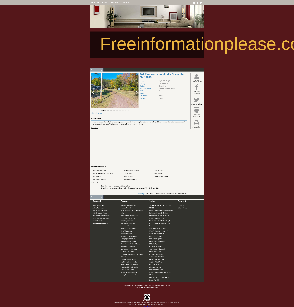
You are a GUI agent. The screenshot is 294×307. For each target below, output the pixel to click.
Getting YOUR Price (155, 262)
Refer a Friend (182, 208)
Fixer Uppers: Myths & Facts (130, 244)
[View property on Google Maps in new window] (138, 147)
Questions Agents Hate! (100, 218)
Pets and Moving (155, 264)
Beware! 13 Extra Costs (128, 228)
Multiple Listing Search (128, 275)
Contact (125, 2)
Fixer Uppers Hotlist (127, 270)
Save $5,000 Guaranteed (129, 272)
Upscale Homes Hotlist (128, 259)
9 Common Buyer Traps (129, 236)
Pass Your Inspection (156, 239)
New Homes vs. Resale (128, 241)
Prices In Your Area (155, 236)
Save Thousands (126, 231)
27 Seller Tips (153, 244)
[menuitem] (95, 2)
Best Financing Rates (128, 246)
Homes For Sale (126, 208)
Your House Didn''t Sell (157, 249)
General (96, 201)
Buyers (105, 2)
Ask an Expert (97, 221)
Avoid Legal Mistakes (156, 257)
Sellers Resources (98, 208)
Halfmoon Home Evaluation (158, 213)
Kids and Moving (155, 267)
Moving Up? (125, 226)
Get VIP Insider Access (99, 213)
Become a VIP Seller (156, 270)
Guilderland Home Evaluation (159, 216)
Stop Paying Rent (127, 221)
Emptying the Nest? (156, 254)
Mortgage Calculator (128, 239)
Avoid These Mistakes (156, 233)
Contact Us (181, 205)
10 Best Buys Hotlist (127, 252)
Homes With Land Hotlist (129, 264)
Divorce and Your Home (157, 241)
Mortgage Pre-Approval (129, 249)
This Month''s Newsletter (100, 216)
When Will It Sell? (155, 252)
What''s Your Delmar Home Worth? (161, 210)
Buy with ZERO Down (128, 223)
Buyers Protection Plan (128, 205)
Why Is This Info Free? (99, 210)
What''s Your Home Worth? (130, 216)
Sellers (114, 2)
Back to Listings (97, 70)
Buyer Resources (98, 205)
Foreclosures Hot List (128, 218)
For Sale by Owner (155, 246)
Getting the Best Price (156, 259)
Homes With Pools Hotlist (129, 267)
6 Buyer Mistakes (126, 233)
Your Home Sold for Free (157, 228)
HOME (96, 2)
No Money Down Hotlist (129, 262)
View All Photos (96, 113)
